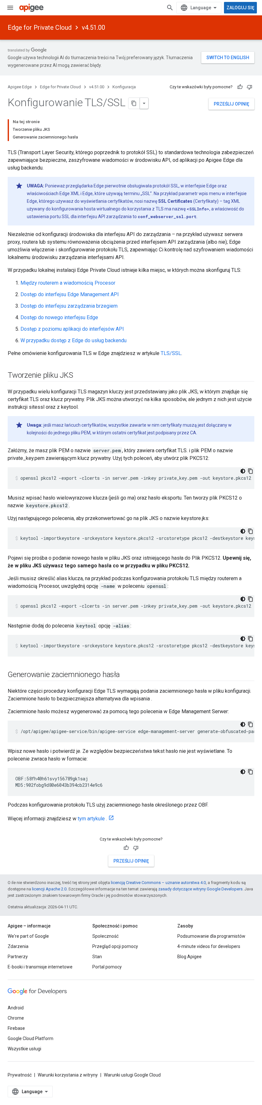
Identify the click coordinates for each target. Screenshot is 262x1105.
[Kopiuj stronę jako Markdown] (134, 103)
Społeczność (105, 936)
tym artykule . (92, 819)
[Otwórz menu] (10, 7)
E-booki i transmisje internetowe (40, 966)
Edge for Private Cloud (40, 27)
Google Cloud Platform (30, 1038)
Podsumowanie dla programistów (211, 936)
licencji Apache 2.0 (49, 889)
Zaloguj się (240, 7)
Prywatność (20, 1074)
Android (16, 1007)
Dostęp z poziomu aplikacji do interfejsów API (72, 329)
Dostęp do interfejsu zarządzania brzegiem (69, 306)
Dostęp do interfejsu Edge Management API (69, 294)
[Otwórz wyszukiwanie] (170, 8)
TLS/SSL (171, 353)
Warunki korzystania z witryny (68, 1074)
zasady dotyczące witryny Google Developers (200, 889)
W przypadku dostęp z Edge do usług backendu (73, 340)
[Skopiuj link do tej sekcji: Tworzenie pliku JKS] (79, 376)
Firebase (16, 1028)
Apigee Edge (20, 86)
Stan (97, 956)
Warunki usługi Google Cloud (132, 1074)
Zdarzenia (18, 946)
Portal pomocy (107, 966)
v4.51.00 (93, 27)
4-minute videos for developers (208, 946)
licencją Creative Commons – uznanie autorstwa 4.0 (158, 882)
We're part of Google (28, 936)
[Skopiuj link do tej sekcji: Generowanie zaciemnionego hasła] (126, 675)
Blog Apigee (189, 956)
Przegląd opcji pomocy (115, 946)
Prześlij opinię (231, 104)
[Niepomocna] (249, 87)
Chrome (16, 1018)
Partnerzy (18, 956)
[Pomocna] (240, 87)
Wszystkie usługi (24, 1048)
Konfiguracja (124, 86)
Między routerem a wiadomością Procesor (67, 283)
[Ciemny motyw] (243, 471)
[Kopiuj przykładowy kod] (250, 471)
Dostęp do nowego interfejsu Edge (59, 317)
